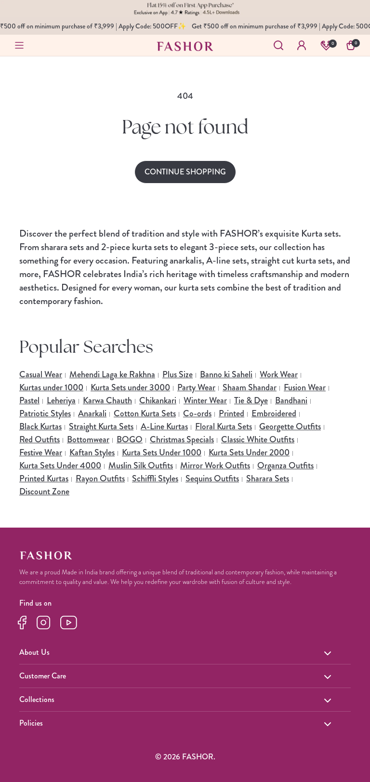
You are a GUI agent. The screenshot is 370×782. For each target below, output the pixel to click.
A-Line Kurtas (164, 426)
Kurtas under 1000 (51, 387)
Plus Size (177, 374)
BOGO (130, 439)
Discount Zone (44, 491)
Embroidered (273, 413)
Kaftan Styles (92, 452)
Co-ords (197, 413)
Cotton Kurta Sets (145, 413)
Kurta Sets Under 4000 (60, 465)
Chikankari (157, 400)
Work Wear (279, 374)
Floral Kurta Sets (223, 426)
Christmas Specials (182, 439)
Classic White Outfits (257, 439)
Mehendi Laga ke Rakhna (112, 374)
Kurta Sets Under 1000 (161, 452)
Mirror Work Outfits (215, 465)
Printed (231, 413)
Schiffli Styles (155, 478)
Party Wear (196, 387)
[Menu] (19, 45)
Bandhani (291, 400)
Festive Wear (40, 452)
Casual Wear (40, 374)
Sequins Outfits (212, 478)
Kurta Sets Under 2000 (249, 452)
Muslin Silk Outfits (140, 465)
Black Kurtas (40, 426)
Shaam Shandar (250, 387)
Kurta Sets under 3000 (130, 387)
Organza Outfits (285, 465)
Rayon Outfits (100, 478)
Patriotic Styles (45, 413)
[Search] (278, 45)
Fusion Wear (305, 387)
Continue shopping (185, 171)
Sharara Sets (267, 478)
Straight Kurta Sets (101, 426)
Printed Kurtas (43, 478)
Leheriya (61, 400)
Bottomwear (88, 439)
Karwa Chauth (107, 400)
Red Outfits (39, 439)
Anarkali (92, 413)
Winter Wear (205, 400)
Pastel (29, 400)
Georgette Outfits (290, 426)
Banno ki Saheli (226, 374)
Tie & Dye (251, 400)
